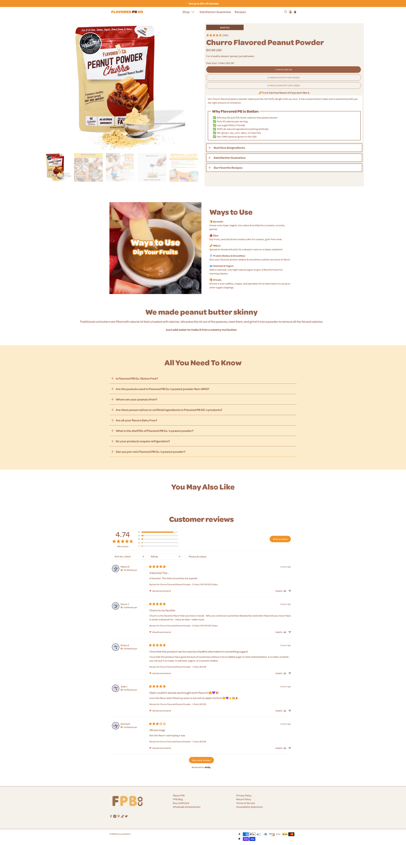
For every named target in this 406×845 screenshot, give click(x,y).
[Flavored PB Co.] (127, 12)
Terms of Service (245, 803)
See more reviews (201, 760)
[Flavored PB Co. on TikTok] (122, 816)
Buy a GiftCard (181, 803)
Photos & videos (197, 556)
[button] (158, 532)
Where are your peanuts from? (136, 399)
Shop (186, 12)
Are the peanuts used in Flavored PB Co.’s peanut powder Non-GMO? (162, 389)
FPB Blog (178, 799)
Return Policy (243, 799)
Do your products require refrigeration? (143, 441)
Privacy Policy (244, 795)
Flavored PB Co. (123, 833)
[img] (129, 569)
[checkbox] (201, 556)
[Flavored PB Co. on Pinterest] (118, 816)
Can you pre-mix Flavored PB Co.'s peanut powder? (150, 452)
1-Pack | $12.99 (283, 69)
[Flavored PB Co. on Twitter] (126, 816)
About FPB (179, 795)
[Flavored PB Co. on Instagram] (114, 816)
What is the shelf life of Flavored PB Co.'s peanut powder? (155, 431)
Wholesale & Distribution (186, 806)
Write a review (280, 539)
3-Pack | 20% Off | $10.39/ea (283, 85)
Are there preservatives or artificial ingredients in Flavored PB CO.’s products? (169, 410)
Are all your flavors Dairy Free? (136, 420)
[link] (217, 35)
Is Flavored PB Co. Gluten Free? (137, 378)
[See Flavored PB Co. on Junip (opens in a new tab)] (208, 767)
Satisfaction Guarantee (215, 12)
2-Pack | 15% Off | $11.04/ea (284, 77)
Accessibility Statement (249, 806)
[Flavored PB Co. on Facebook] (110, 816)
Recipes (240, 12)
